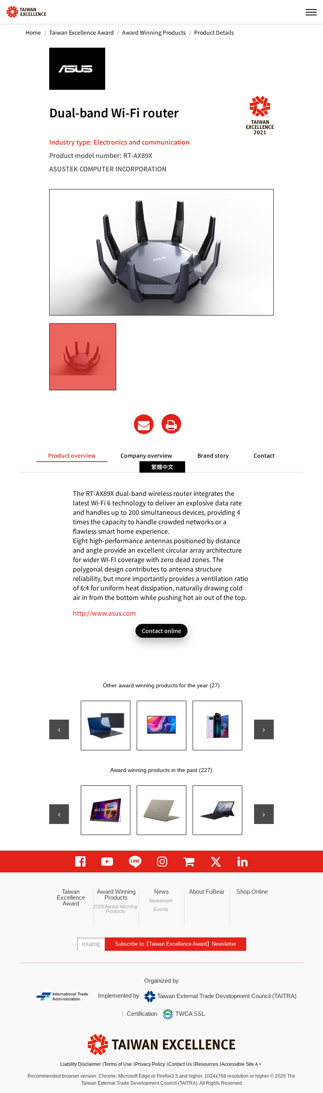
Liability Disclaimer (80, 1064)
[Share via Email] (144, 424)
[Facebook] (80, 861)
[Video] (107, 861)
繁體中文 (162, 467)
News (161, 891)
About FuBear (207, 891)
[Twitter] (216, 861)
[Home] (26, 11)
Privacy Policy (150, 1064)
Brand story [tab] (213, 455)
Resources (206, 1064)
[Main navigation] (311, 12)
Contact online (161, 631)
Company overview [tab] (146, 455)
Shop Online (252, 891)
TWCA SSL (189, 1013)
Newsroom (161, 900)
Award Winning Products (154, 32)
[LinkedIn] (243, 861)
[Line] (135, 861)
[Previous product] (59, 729)
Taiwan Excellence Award (81, 32)
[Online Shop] (188, 861)
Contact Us (180, 1064)
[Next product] (264, 729)
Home (33, 32)
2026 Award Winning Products (115, 909)
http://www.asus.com (104, 613)
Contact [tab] (264, 455)
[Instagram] (162, 861)
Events (161, 909)
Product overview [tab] (72, 455)
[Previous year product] (59, 814)
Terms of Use (118, 1064)
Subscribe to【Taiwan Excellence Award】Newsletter (175, 944)
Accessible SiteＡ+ (241, 1064)
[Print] (171, 424)
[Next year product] (264, 814)
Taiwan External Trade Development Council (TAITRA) (226, 996)
